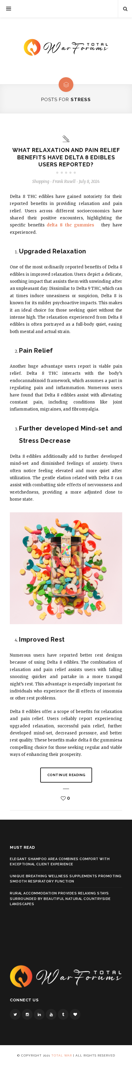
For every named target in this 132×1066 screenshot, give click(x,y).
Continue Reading (66, 775)
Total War (61, 1055)
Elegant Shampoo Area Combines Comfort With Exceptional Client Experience (60, 862)
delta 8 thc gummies (70, 225)
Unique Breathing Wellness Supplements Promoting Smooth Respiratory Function (66, 879)
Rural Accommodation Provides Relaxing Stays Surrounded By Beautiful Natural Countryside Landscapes (60, 898)
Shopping (40, 181)
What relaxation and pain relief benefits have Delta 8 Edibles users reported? (66, 157)
